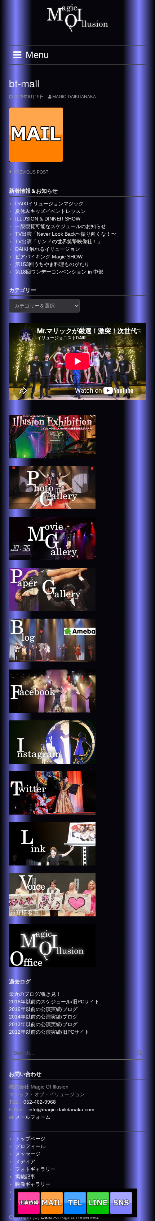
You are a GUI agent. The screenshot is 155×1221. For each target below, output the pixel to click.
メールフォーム (32, 1117)
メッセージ (27, 1154)
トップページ (30, 1139)
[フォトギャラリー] (52, 487)
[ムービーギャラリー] (52, 538)
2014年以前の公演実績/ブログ (43, 1017)
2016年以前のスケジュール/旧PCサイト (54, 1001)
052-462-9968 (39, 1102)
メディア (25, 1161)
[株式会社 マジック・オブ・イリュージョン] (52, 945)
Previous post (30, 172)
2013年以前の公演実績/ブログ (43, 1024)
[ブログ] (52, 640)
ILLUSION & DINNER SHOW (47, 219)
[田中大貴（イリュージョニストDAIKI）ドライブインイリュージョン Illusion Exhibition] (52, 436)
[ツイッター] (52, 792)
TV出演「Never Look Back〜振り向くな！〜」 (68, 234)
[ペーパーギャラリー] (52, 589)
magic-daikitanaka (74, 96)
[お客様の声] (52, 894)
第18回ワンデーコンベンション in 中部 (59, 272)
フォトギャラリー (35, 1169)
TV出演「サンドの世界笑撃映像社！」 (58, 241)
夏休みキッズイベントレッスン (50, 211)
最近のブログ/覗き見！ (35, 994)
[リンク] (52, 843)
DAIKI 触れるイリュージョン (47, 249)
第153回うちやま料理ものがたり (52, 264)
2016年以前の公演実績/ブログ (43, 1009)
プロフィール (30, 1146)
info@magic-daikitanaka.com (61, 1109)
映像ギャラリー (32, 1184)
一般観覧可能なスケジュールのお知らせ (60, 226)
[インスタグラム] (52, 742)
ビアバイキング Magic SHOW (49, 257)
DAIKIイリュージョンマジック (49, 203)
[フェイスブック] (52, 691)
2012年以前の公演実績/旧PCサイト (49, 1032)
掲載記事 (25, 1176)
